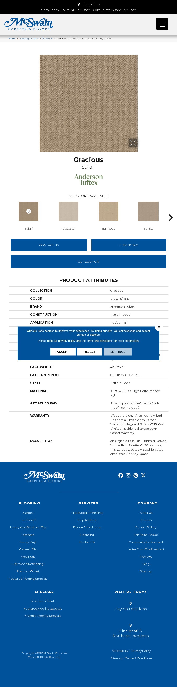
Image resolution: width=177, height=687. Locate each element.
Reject (90, 351)
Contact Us (49, 245)
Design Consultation (87, 527)
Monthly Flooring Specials (43, 615)
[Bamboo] (108, 211)
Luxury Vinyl (28, 542)
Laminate (28, 534)
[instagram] (128, 475)
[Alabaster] (68, 211)
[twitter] (143, 475)
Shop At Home (87, 520)
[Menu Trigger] (162, 24)
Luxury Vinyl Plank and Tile (28, 527)
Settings (117, 351)
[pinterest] (136, 475)
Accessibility (120, 650)
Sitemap (146, 571)
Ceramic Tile (28, 549)
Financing (87, 534)
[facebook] (121, 475)
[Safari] (29, 211)
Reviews (146, 556)
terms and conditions (100, 340)
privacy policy (67, 340)
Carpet (35, 38)
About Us (146, 512)
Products (47, 38)
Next (170, 211)
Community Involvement (146, 542)
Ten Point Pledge (146, 534)
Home (12, 38)
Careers (146, 520)
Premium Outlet (28, 571)
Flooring (24, 38)
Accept (63, 351)
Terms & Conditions (139, 658)
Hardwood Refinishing (28, 564)
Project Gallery (146, 527)
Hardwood (28, 520)
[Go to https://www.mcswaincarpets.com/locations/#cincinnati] (130, 631)
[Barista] (148, 211)
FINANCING (129, 245)
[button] (88, 4)
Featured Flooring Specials (28, 578)
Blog (146, 564)
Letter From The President (146, 549)
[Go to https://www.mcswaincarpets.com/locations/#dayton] (130, 607)
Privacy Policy (141, 651)
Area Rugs (28, 556)
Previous (6, 211)
